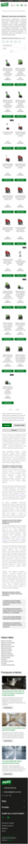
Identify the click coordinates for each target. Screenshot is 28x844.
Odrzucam (14, 430)
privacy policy (20, 420)
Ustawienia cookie (19, 425)
